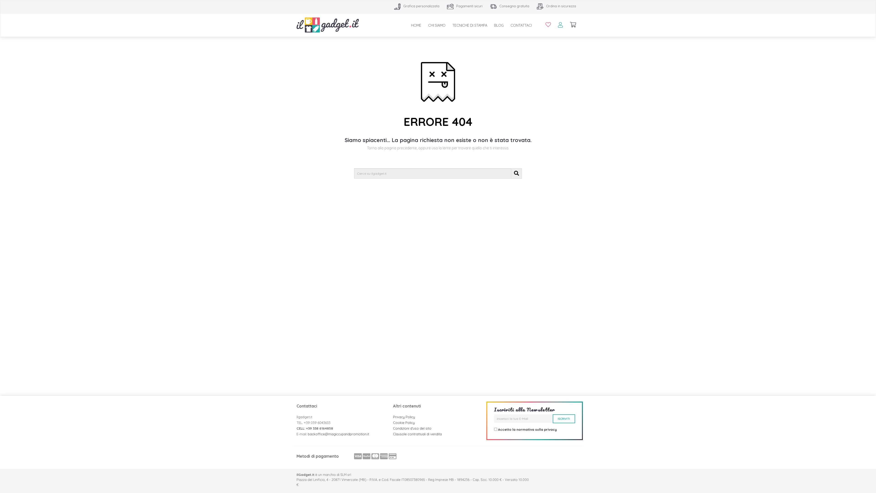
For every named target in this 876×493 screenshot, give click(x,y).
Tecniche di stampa (469, 25)
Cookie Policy (404, 422)
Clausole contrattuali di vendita (417, 434)
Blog (499, 25)
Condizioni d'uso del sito (412, 428)
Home (416, 25)
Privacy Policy (404, 417)
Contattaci (521, 25)
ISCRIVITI (564, 418)
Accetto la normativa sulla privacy (527, 429)
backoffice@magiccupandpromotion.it (338, 434)
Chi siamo (437, 25)
